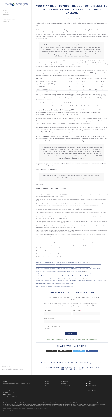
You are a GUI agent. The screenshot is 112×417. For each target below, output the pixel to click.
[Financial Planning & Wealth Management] (15, 4)
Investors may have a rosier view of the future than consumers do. (72, 368)
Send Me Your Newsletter (53, 326)
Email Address (49, 318)
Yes (48, 329)
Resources (7, 16)
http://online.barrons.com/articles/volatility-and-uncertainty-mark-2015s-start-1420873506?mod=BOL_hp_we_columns (63, 267)
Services (6, 10)
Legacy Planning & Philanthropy (11, 396)
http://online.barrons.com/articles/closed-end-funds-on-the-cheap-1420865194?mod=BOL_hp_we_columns (59, 271)
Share (92, 350)
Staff (46, 387)
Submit (71, 333)
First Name (48, 310)
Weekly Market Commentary (68, 385)
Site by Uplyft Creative (8, 410)
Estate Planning (7, 394)
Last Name (77, 310)
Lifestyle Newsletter (66, 387)
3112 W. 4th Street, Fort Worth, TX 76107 (13, 369)
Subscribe (63, 383)
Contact (6, 21)
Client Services (9, 18)
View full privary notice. (41, 408)
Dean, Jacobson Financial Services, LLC (17, 408)
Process (6, 14)
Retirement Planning (8, 392)
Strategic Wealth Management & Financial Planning (16, 383)
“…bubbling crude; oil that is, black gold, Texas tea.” (71, 363)
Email (52, 350)
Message (66, 350)
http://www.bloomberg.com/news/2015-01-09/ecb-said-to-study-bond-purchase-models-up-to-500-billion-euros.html (62, 275)
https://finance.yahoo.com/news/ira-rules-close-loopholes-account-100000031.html (54, 283)
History (47, 385)
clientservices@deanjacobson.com (11, 368)
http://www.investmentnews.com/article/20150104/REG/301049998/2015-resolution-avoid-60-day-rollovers (59, 278)
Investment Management (10, 385)
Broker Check (92, 390)
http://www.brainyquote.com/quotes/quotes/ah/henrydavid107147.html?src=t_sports (54, 286)
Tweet (80, 350)
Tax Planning (6, 390)
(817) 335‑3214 (7, 366)
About (5, 12)
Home (89, 381)
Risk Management (8, 387)
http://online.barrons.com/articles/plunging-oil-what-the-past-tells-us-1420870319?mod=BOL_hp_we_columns (60, 262)
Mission (47, 383)
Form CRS (90, 387)
